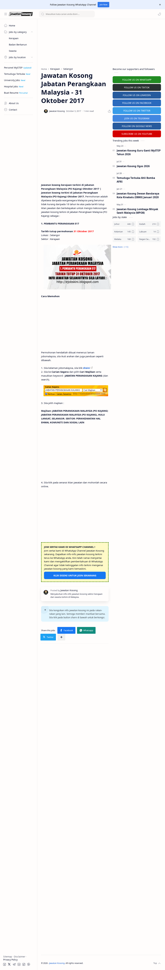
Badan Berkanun (18, 44)
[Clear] (92, 14)
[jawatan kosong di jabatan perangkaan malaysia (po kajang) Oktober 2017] (76, 390)
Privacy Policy (10, 959)
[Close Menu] (160, 4)
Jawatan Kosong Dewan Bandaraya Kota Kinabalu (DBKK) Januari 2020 (138, 195)
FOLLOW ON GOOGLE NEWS (137, 126)
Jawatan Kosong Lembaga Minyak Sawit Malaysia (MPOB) (137, 211)
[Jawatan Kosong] (77, 267)
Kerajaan (14, 38)
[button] (159, 14)
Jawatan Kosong (57, 963)
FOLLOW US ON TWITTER (136, 110)
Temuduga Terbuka (14, 73)
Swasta (12, 50)
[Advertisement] (18, 165)
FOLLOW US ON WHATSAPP (136, 79)
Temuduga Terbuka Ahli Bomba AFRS (136, 179)
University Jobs (12, 80)
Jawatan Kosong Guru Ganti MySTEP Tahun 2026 (139, 152)
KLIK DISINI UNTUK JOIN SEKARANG (74, 575)
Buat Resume (11, 92)
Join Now (103, 4)
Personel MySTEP (13, 67)
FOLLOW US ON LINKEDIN (137, 95)
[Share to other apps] (61, 637)
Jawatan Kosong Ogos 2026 (133, 166)
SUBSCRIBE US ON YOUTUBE (136, 133)
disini (86, 367)
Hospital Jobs (11, 86)
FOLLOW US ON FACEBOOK (136, 102)
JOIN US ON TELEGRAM (136, 118)
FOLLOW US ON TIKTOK (137, 87)
